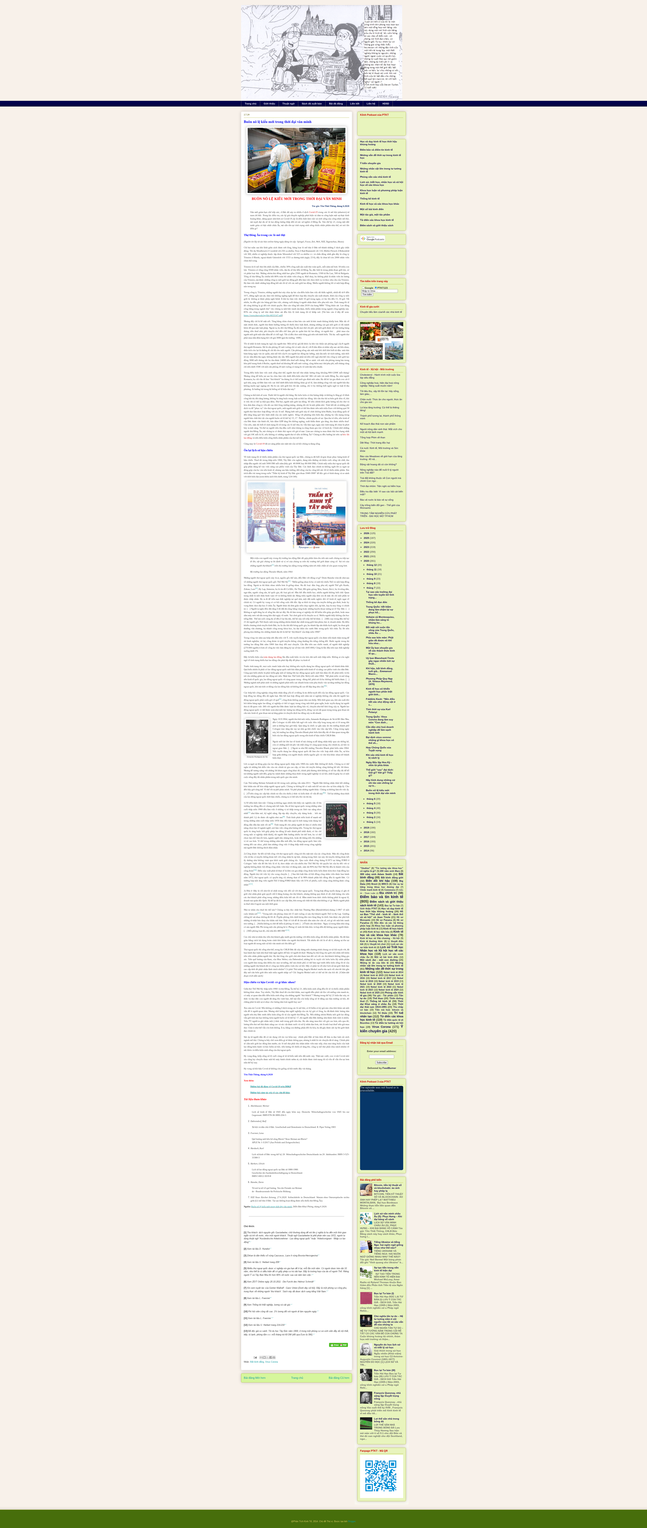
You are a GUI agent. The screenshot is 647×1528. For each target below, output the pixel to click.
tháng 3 (371, 812)
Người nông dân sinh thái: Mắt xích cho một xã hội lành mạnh (381, 430)
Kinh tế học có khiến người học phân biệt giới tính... (379, 691)
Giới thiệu (269, 103)
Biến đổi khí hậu (378, 880)
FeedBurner (389, 1068)
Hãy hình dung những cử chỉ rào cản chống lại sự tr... (380, 783)
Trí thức (382, 1013)
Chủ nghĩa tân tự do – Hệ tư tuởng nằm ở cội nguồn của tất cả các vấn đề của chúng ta (388, 1320)
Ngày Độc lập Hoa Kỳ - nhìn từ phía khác (379, 764)
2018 (367, 832)
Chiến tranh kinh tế (370, 890)
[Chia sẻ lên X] (267, 1357)
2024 (367, 542)
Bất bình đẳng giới (392, 877)
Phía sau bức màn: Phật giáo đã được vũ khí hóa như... (379, 640)
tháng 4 (371, 808)
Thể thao (378, 998)
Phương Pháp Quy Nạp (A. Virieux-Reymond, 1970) (379, 681)
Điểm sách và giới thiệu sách (376, 225)
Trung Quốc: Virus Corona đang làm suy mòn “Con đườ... (379, 719)
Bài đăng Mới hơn (255, 1377)
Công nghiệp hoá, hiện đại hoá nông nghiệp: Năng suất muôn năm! (379, 384)
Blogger (351, 1521)
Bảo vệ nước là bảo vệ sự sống (376, 499)
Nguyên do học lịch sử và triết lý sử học (387, 1346)
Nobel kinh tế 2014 (393, 972)
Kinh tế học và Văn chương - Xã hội (380, 938)
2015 (367, 846)
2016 (367, 841)
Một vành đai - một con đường (379, 960)
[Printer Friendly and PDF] (338, 1345)
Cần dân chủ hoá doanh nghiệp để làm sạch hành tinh (380, 730)
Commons (389, 890)
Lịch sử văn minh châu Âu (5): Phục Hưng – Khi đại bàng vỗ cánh (388, 1216)
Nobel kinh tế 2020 (370, 984)
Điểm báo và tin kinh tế (381, 897)
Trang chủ (250, 103)
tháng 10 (372, 574)
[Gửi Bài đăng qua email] (255, 1357)
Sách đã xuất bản (312, 103)
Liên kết (354, 103)
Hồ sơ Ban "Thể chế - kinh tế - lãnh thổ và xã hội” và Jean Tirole (381, 914)
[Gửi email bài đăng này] (261, 1357)
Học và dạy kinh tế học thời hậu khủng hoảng (381, 910)
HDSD (385, 103)
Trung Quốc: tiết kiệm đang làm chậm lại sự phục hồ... (379, 609)
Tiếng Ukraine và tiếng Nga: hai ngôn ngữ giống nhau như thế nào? (388, 1245)
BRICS (385, 884)
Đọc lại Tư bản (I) (384, 1293)
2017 (367, 837)
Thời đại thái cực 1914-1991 (381, 1005)
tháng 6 (371, 799)
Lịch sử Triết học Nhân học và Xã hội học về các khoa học (381, 951)
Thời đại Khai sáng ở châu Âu (381, 1002)
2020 (367, 561)
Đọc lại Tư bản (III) (384, 1370)
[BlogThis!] (264, 1357)
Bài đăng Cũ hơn (339, 1377)
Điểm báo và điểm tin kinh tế (376, 149)
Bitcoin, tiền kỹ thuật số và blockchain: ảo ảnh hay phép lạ (388, 1188)
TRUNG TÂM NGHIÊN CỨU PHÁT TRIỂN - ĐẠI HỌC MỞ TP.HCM (378, 514)
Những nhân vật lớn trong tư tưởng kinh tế (381, 964)
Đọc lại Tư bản (392, 905)
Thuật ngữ (288, 103)
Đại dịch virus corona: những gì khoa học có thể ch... (380, 740)
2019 (367, 827)
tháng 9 (371, 578)
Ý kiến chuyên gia (370, 163)
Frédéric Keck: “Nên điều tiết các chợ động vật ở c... (380, 702)
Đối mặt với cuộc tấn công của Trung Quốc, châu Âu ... (380, 630)
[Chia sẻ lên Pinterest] (274, 1357)
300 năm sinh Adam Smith (376, 874)
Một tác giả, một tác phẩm (375, 214)
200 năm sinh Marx (390, 871)
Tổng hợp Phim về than (372, 437)
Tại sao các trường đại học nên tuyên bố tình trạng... (380, 595)
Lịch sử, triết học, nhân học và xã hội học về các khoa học (381, 183)
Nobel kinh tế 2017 (381, 978)
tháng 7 (371, 587)
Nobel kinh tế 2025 (370, 993)
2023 (367, 547)
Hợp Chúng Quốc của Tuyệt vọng (378, 749)
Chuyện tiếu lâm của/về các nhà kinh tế (381, 312)
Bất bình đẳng (257, 1362)
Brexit (374, 884)
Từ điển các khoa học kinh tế (377, 220)
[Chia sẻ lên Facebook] (270, 1357)
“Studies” (365, 868)
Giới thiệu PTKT (368, 909)
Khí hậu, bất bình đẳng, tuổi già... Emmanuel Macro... (379, 671)
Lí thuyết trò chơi (376, 944)
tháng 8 (371, 583)
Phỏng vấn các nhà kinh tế (375, 177)
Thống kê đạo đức (376, 602)
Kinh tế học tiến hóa (378, 932)
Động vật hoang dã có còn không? (378, 464)
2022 (367, 551)
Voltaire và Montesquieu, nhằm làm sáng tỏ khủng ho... (380, 620)
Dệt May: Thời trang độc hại (375, 442)
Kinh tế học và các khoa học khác (379, 203)
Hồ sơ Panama (384, 920)
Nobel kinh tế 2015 (373, 975)
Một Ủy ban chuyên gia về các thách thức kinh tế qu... (380, 650)
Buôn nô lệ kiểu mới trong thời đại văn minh (271, 1206)
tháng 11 (372, 569)
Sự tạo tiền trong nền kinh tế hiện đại (386, 1269)
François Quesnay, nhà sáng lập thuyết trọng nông (387, 1396)
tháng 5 (371, 803)
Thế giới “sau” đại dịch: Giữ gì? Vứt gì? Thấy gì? (380, 772)
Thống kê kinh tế (370, 198)
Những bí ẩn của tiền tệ (374, 963)
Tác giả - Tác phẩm (383, 995)
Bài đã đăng (336, 103)
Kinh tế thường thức (371, 941)
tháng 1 (371, 822)
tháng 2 (371, 817)
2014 (367, 850)
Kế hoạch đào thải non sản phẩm (377, 423)
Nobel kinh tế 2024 (389, 990)
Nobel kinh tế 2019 (389, 981)
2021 (367, 556)
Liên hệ (371, 103)
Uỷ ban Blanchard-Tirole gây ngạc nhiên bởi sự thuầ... (380, 661)
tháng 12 (372, 565)
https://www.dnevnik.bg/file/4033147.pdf (263, 315)
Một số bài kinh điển (372, 209)
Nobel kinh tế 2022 (381, 987)
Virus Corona (271, 1362)
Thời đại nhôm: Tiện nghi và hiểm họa (380, 486)
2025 (367, 538)
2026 (367, 533)
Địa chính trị (388, 893)
